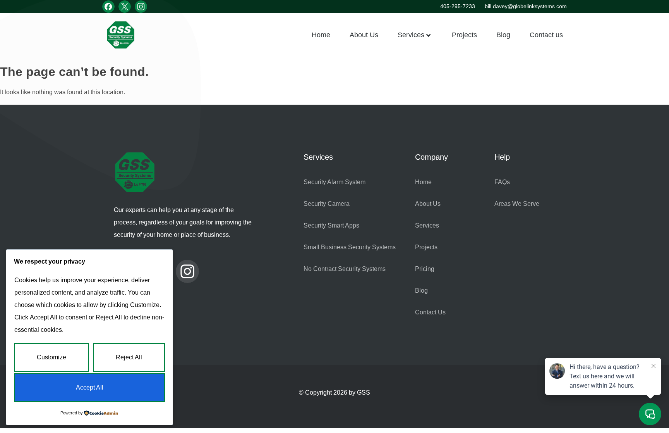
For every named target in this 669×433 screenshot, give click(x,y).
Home (321, 35)
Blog (503, 35)
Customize (51, 357)
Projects (464, 35)
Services (411, 35)
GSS (363, 392)
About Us (364, 35)
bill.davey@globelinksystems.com (526, 6)
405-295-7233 (457, 6)
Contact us (546, 35)
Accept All (89, 387)
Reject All (129, 357)
